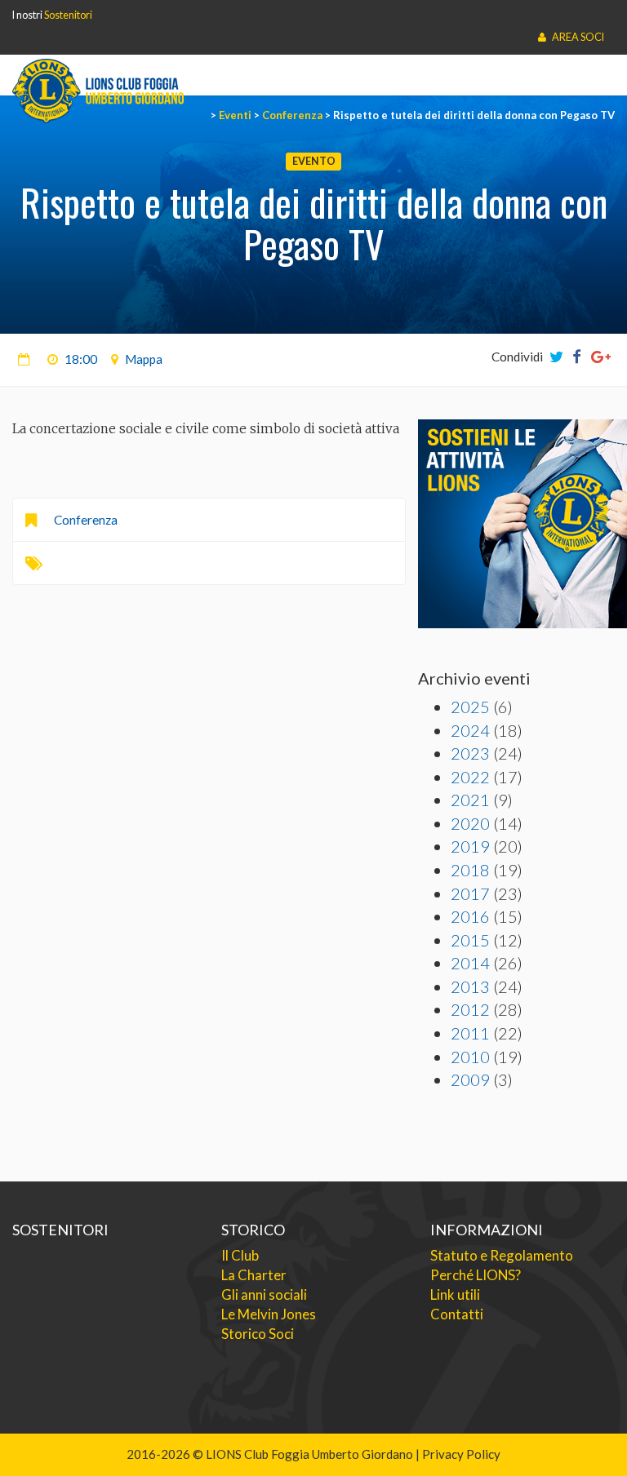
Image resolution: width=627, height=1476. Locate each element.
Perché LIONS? (475, 1274)
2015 (470, 940)
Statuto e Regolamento (501, 1255)
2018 (470, 870)
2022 (470, 777)
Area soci (577, 37)
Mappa (143, 359)
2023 (470, 753)
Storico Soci (257, 1333)
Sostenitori (68, 15)
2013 (470, 986)
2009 (470, 1079)
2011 (470, 1033)
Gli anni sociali (264, 1294)
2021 (470, 799)
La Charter (254, 1274)
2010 (470, 1056)
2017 (470, 893)
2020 (470, 823)
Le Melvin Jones (268, 1314)
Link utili (455, 1294)
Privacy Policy (461, 1454)
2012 (470, 1009)
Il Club (240, 1255)
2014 (470, 963)
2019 (470, 846)
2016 (470, 916)
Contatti (456, 1314)
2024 (470, 730)
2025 (470, 706)
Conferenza (86, 519)
